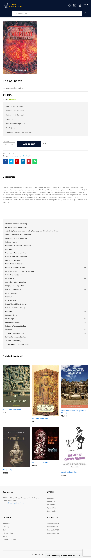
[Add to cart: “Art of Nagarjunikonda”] (10, 405)
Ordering (6, 527)
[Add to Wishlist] (45, 144)
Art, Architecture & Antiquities (21, 156)
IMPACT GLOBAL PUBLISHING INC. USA (19, 271)
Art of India (7, 470)
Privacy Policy (8, 533)
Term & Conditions (9, 539)
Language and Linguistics (14, 286)
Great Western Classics (14, 264)
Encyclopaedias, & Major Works (16, 253)
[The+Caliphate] (11, 161)
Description (9, 177)
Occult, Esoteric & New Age (15, 308)
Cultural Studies (11, 242)
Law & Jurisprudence (13, 289)
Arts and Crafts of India (41, 462)
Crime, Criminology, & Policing (16, 238)
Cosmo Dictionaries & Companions (18, 234)
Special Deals (52, 508)
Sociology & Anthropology (14, 333)
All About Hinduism (40, 418)
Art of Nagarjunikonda (12, 409)
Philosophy (9, 311)
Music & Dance (10, 300)
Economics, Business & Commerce (18, 245)
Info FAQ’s (6, 524)
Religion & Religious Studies (15, 326)
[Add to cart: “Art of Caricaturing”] (69, 468)
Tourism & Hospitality (13, 340)
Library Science (11, 293)
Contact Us (51, 501)
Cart (4, 530)
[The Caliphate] (5, 161)
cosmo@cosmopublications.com (15, 503)
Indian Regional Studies (14, 275)
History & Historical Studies (15, 267)
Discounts (51, 505)
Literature (9, 297)
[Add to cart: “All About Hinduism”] (40, 415)
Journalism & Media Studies (15, 282)
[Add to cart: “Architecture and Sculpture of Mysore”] (69, 407)
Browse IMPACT (53, 530)
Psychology (9, 319)
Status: (6, 99)
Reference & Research (13, 322)
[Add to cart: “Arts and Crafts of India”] (40, 459)
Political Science (11, 315)
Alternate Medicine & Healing (16, 224)
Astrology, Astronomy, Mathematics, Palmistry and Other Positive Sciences (32, 231)
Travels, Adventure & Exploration (17, 344)
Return (5, 536)
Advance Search (85, 13)
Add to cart (29, 144)
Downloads (51, 511)
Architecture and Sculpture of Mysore (73, 412)
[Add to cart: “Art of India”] (10, 466)
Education (9, 249)
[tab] (10, 178)
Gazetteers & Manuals (13, 260)
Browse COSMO (53, 527)
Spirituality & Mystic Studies (15, 337)
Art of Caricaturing (69, 472)
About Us (50, 498)
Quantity (6, 141)
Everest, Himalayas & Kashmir (16, 256)
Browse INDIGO (53, 533)
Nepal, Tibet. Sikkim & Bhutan (16, 304)
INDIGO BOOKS (10, 278)
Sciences (8, 330)
